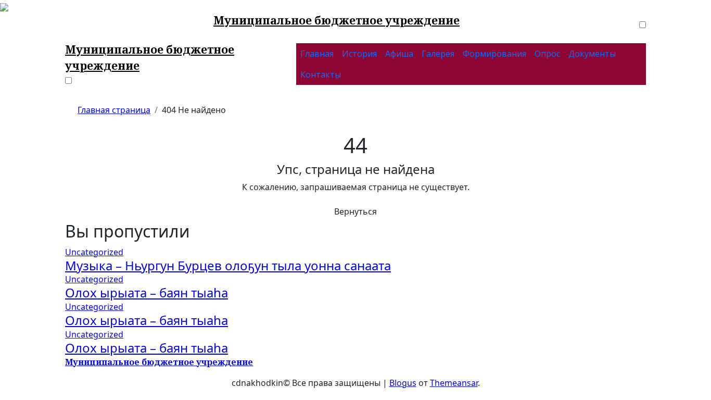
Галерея (438, 53)
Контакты (320, 74)
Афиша (399, 53)
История (359, 53)
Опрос (547, 53)
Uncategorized (94, 252)
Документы (592, 53)
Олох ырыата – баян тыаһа (146, 292)
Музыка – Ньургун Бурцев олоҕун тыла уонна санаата (228, 265)
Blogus (402, 383)
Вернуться (355, 211)
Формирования (494, 53)
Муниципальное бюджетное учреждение (336, 20)
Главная (317, 53)
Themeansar (454, 383)
